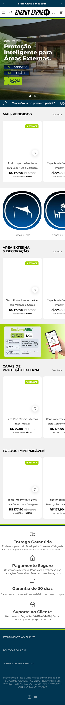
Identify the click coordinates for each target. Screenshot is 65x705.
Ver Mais (57, 114)
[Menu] (4, 12)
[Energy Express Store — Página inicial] (32, 12)
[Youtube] (36, 697)
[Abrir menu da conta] (53, 12)
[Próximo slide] (61, 3)
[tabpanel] (32, 59)
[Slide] (32, 341)
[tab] (30, 96)
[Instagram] (30, 697)
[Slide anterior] (3, 3)
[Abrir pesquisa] (11, 12)
